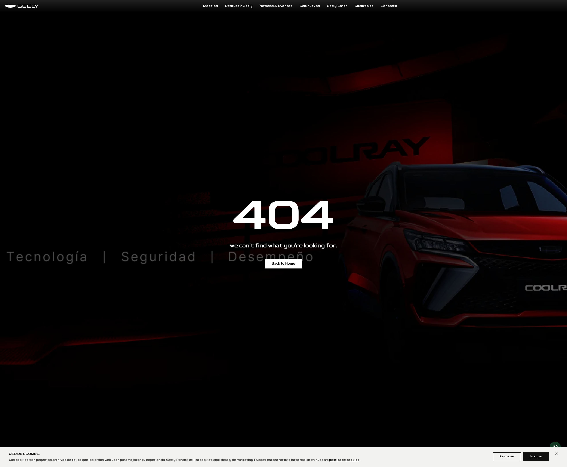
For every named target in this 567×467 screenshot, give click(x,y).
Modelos (210, 6)
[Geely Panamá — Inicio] (22, 6)
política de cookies (344, 460)
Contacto (389, 6)
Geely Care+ (337, 6)
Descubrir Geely (238, 6)
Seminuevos (310, 6)
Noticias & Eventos (276, 6)
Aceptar (536, 456)
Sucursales (364, 6)
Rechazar (507, 456)
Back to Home (283, 263)
